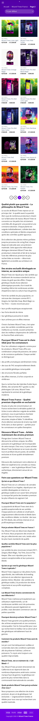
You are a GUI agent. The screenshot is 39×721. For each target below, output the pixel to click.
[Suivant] (27, 197)
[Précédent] (11, 197)
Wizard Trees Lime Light (10, 40)
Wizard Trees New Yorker (26, 41)
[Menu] (3, 2)
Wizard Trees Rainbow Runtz (28, 129)
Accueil (6, 7)
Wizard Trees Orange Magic (9, 70)
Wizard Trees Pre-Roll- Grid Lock (9, 100)
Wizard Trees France (20, 7)
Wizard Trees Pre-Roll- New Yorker (9, 129)
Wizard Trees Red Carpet (8, 158)
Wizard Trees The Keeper (26, 187)
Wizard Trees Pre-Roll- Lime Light (28, 100)
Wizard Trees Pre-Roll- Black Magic (28, 70)
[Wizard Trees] (19, 1)
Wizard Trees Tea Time (9, 187)
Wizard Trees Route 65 (28, 157)
